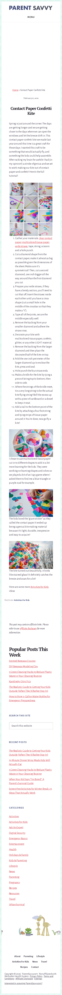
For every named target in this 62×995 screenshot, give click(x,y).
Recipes (13, 888)
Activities (14, 816)
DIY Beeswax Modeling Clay (23, 666)
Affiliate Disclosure (24, 978)
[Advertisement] (31, 54)
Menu (31, 17)
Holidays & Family (19, 855)
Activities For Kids (21, 600)
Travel (12, 899)
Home (15, 90)
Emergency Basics (18, 838)
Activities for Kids (39, 587)
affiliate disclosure (28, 628)
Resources (14, 893)
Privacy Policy (36, 976)
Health (12, 849)
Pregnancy (14, 882)
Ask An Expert (16, 827)
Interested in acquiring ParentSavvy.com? (23, 983)
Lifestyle (13, 866)
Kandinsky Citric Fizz (20, 681)
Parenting (14, 877)
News (12, 871)
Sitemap (38, 978)
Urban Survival (17, 904)
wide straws (21, 246)
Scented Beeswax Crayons (22, 661)
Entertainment (16, 844)
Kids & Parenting (18, 860)
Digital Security (17, 833)
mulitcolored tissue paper (35, 242)
